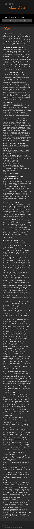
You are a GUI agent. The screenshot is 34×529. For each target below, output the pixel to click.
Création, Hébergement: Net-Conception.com (14, 527)
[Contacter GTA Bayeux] (10, 4)
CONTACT (5, 526)
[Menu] (3, 4)
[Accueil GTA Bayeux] (6, 4)
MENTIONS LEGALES (8, 523)
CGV (3, 524)
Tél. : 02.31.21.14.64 (17, 21)
